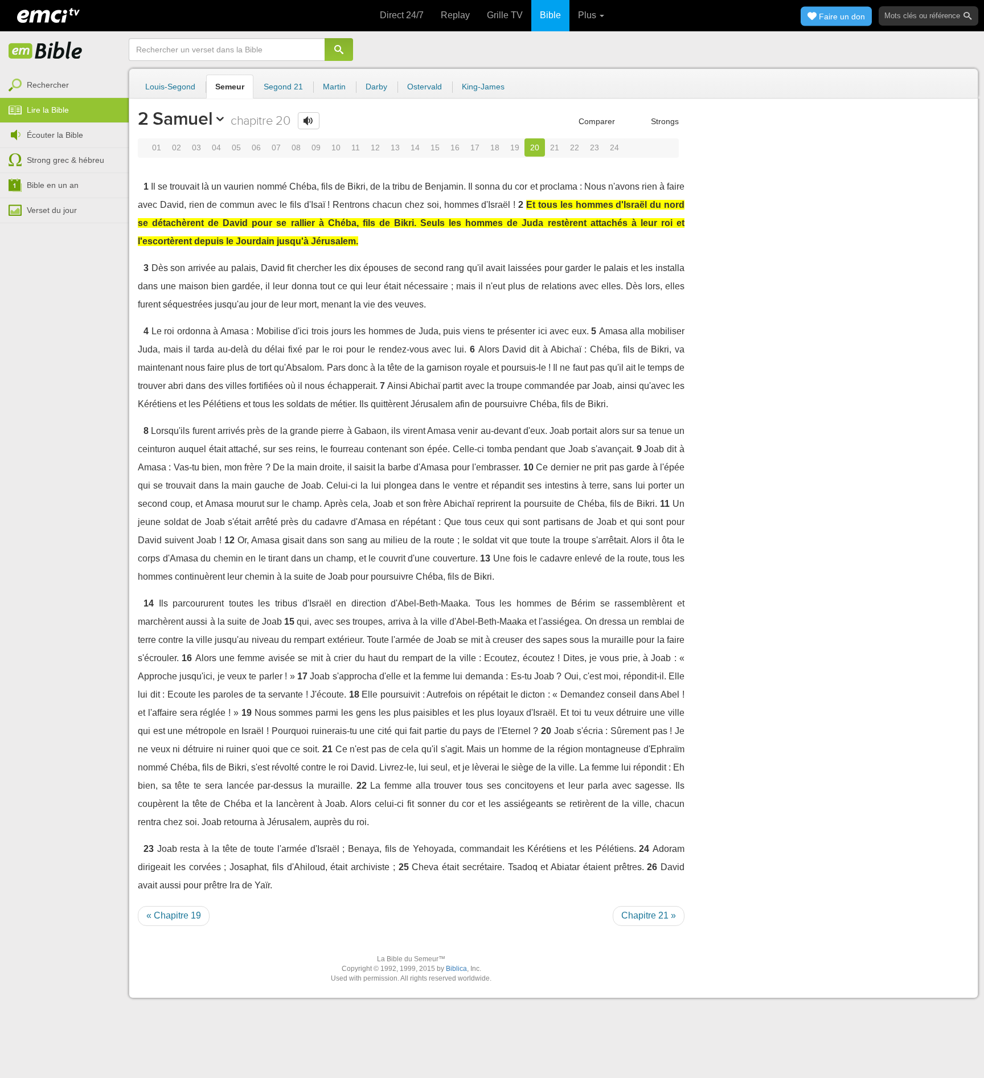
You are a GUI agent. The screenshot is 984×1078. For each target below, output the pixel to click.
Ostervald (424, 86)
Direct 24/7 (402, 15)
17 (474, 147)
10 (336, 147)
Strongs (664, 121)
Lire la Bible (48, 109)
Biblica (456, 969)
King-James (483, 86)
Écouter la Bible (55, 135)
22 (574, 147)
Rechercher (48, 84)
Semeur (229, 86)
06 (256, 147)
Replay (455, 15)
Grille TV (505, 15)
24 (614, 147)
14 (415, 147)
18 (494, 147)
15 (435, 147)
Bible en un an (53, 185)
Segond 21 (283, 86)
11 (355, 147)
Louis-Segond (170, 86)
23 (594, 147)
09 (316, 147)
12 (375, 147)
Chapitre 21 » (648, 915)
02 (176, 147)
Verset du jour (52, 210)
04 (216, 147)
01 (156, 147)
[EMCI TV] (48, 14)
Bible (550, 15)
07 (276, 147)
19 (514, 147)
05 (236, 147)
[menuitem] (64, 85)
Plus (588, 15)
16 (455, 147)
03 (196, 147)
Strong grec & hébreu (65, 160)
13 (395, 147)
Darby (376, 86)
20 (534, 147)
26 (652, 867)
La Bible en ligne (45, 51)
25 (404, 867)
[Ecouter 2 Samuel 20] (308, 120)
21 (554, 147)
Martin (334, 86)
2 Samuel (175, 118)
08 (296, 147)
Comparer (595, 121)
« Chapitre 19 (173, 915)
